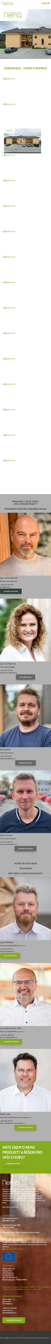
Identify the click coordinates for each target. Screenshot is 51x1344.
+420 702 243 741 (6, 842)
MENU (45, 3)
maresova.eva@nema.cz (8, 673)
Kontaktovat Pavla (25, 763)
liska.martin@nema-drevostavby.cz (12, 1123)
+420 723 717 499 (6, 671)
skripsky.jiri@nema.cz (7, 951)
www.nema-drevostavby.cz (14, 1249)
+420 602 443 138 (6, 585)
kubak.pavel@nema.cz (8, 759)
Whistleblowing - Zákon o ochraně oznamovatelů (20, 1232)
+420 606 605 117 (6, 1121)
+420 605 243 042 (9, 1308)
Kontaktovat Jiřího (10, 956)
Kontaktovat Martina (25, 849)
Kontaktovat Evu (25, 677)
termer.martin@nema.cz (8, 844)
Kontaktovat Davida (11, 591)
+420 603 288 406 (7, 1035)
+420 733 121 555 (6, 756)
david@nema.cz (5, 587)
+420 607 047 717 (6, 949)
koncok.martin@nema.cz (8, 1037)
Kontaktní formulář (13, 1320)
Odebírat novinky (13, 1163)
